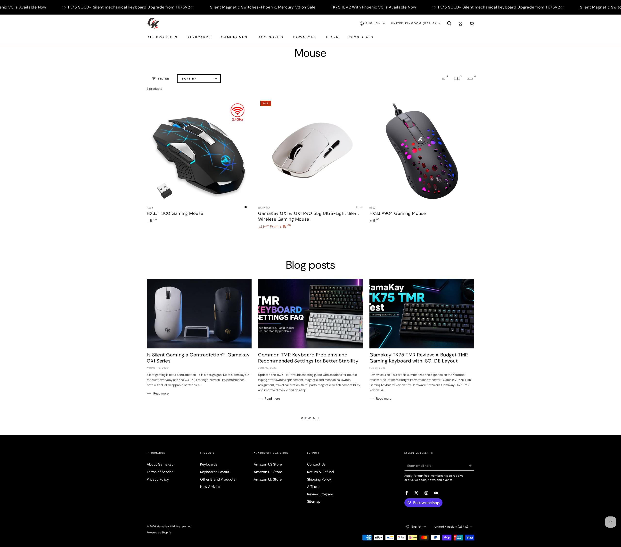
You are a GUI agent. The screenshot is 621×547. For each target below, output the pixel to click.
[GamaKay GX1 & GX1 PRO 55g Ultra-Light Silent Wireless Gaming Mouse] (310, 150)
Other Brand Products (217, 479)
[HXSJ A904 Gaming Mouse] (421, 150)
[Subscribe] (471, 465)
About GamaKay (160, 464)
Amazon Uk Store (268, 479)
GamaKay (163, 526)
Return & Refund (320, 472)
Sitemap (313, 501)
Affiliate (313, 486)
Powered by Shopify (159, 532)
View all (310, 418)
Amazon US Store (268, 464)
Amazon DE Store (268, 472)
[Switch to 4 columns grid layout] (470, 78)
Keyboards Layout (214, 472)
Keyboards (208, 464)
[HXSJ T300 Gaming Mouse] (199, 150)
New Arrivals (210, 486)
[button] (449, 23)
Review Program (320, 494)
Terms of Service (160, 472)
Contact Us (316, 464)
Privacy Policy (158, 479)
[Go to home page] (153, 23)
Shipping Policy (319, 479)
